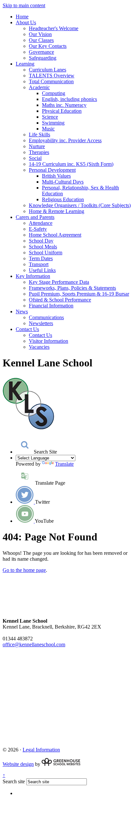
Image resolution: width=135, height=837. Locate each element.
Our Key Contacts (48, 46)
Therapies (39, 152)
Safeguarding (42, 58)
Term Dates (41, 258)
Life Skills (39, 134)
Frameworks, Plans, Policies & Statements (72, 288)
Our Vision (40, 34)
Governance (41, 52)
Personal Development (52, 170)
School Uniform (45, 252)
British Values (56, 176)
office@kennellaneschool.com (34, 644)
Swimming (53, 123)
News (22, 311)
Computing (53, 93)
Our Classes (41, 40)
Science (50, 117)
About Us (26, 22)
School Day (41, 240)
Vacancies (39, 347)
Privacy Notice (18, 662)
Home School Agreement (55, 235)
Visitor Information (48, 341)
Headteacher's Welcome (53, 28)
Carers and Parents (35, 217)
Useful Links (42, 270)
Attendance (40, 223)
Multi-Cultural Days (63, 182)
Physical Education (62, 111)
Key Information (33, 276)
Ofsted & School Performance (60, 299)
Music (48, 128)
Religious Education (63, 199)
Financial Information (51, 305)
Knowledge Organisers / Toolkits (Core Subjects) (80, 205)
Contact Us (27, 329)
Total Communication (51, 81)
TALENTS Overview (51, 75)
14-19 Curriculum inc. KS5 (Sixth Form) (71, 164)
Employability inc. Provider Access (65, 140)
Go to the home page (24, 570)
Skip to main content (24, 5)
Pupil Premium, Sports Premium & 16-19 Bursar (79, 294)
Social (35, 158)
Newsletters (41, 323)
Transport (38, 264)
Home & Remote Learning (56, 211)
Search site (14, 781)
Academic (39, 87)
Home (22, 16)
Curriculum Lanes (47, 69)
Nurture (37, 146)
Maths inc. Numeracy (64, 105)
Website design (18, 764)
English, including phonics (69, 99)
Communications (46, 317)
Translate (64, 464)
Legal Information (41, 749)
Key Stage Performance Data (59, 282)
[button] (25, 445)
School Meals (43, 246)
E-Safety (38, 229)
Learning (25, 64)
